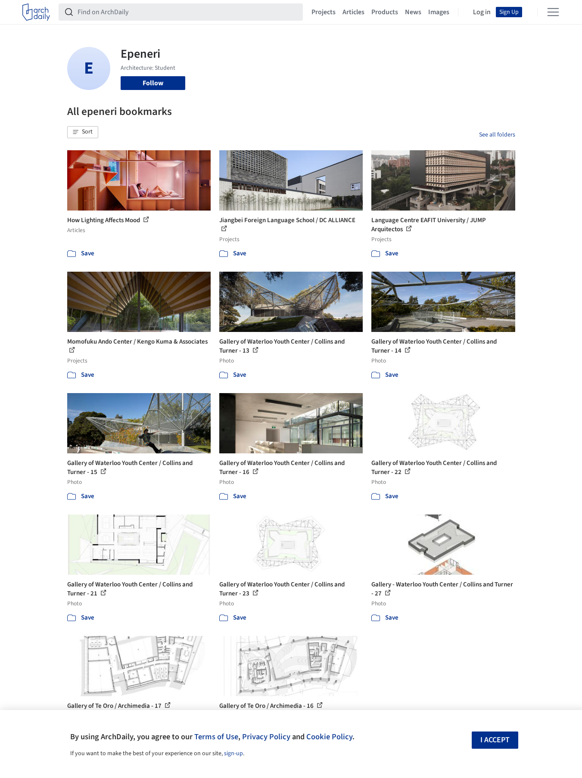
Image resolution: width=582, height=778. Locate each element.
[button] (82, 132)
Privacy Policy (266, 736)
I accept (495, 740)
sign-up (233, 753)
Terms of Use (216, 736)
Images (438, 12)
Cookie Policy (329, 736)
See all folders (497, 135)
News (413, 12)
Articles (353, 12)
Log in (482, 12)
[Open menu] (553, 12)
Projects (323, 12)
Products (384, 12)
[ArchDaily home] (36, 12)
